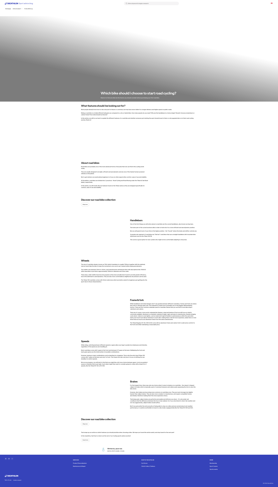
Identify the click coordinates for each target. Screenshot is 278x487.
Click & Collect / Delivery (148, 466)
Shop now (85, 204)
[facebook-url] (6, 459)
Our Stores (144, 463)
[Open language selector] (271, 3)
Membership (213, 463)
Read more (85, 440)
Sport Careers (214, 466)
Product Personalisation (80, 463)
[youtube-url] (9, 459)
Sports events (214, 469)
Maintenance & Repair (79, 466)
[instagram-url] (12, 459)
